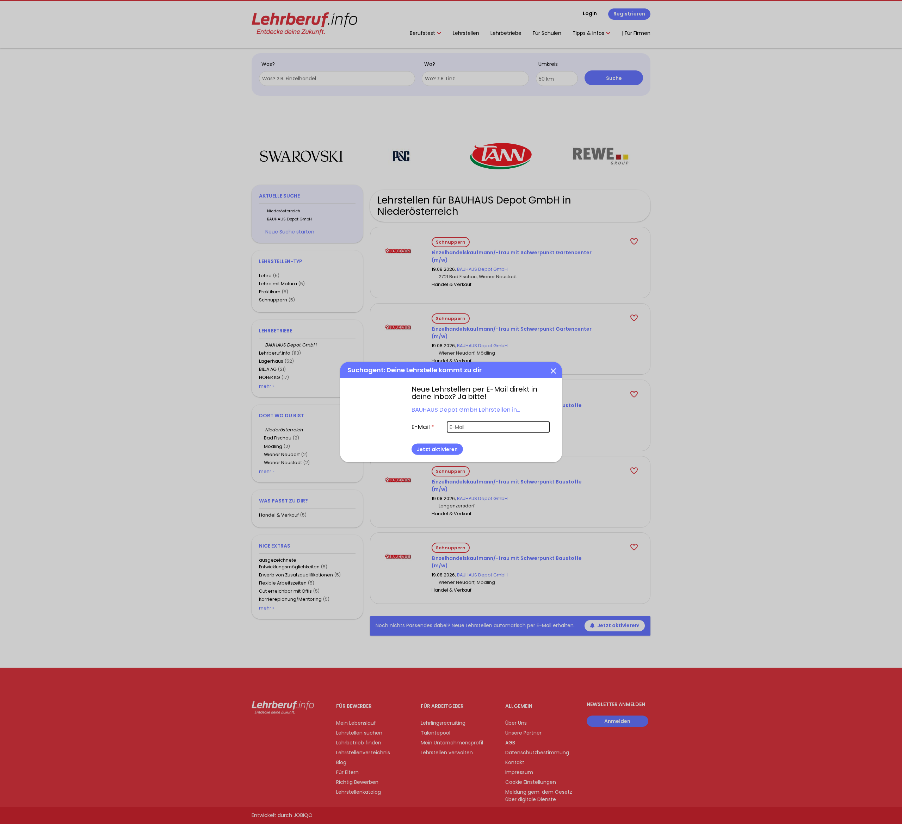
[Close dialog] (553, 371)
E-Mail (423, 427)
